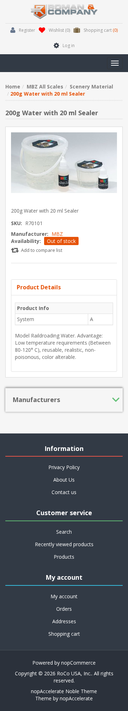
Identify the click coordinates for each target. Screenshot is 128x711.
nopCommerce (78, 662)
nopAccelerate (76, 698)
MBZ (57, 233)
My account (64, 596)
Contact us (64, 492)
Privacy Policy (64, 467)
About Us (64, 479)
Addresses (64, 621)
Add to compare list (41, 250)
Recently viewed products (64, 544)
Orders (64, 608)
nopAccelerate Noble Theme (64, 691)
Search (64, 531)
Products (64, 556)
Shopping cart (64, 633)
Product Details (39, 287)
